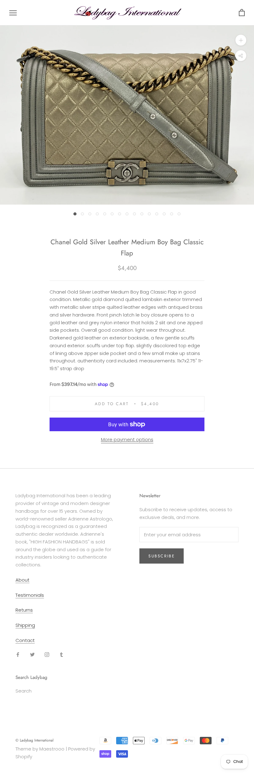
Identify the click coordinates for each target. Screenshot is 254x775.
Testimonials (29, 595)
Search (23, 691)
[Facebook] (17, 654)
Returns (24, 610)
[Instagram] (47, 654)
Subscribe (161, 556)
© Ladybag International (34, 740)
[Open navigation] (13, 12)
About (22, 580)
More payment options (127, 439)
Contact (25, 640)
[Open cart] (242, 12)
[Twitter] (32, 654)
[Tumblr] (61, 654)
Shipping (25, 625)
